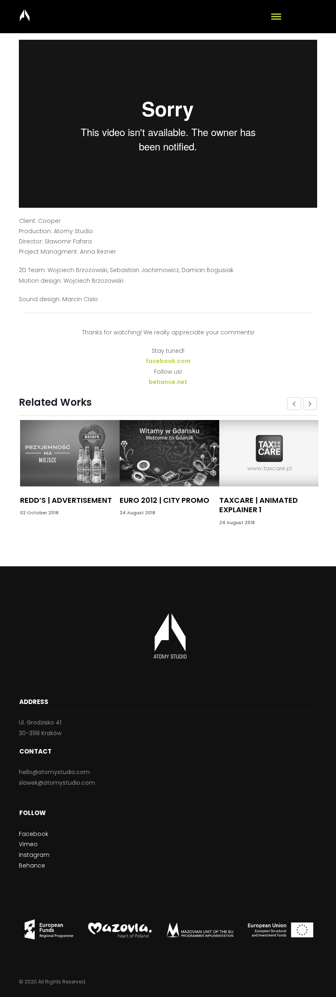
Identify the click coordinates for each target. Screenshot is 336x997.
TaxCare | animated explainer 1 (258, 505)
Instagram (34, 855)
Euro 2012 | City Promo (164, 500)
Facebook (33, 834)
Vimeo (28, 844)
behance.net (168, 382)
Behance (32, 865)
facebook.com (168, 361)
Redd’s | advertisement (66, 500)
